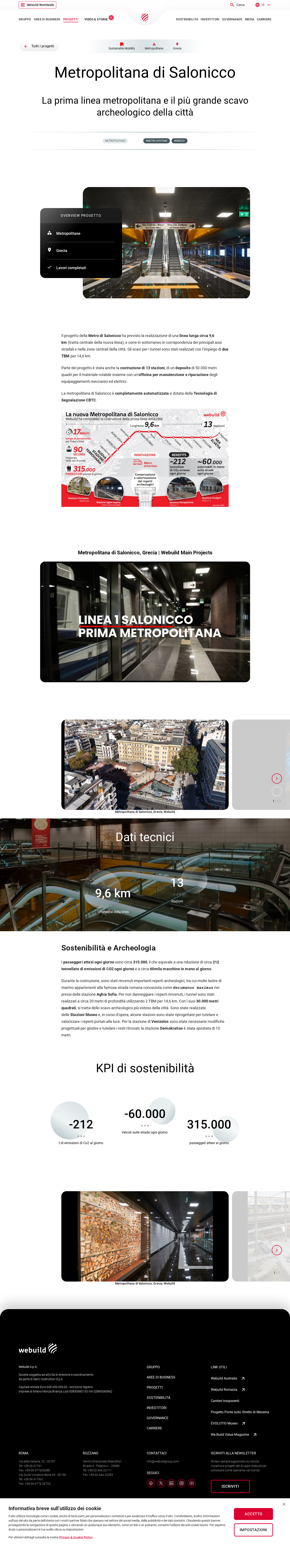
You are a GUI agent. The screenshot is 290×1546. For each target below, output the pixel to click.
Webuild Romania (224, 1390)
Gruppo (153, 1367)
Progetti (155, 1387)
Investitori (156, 1408)
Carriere (154, 1428)
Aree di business (161, 1377)
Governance (157, 1418)
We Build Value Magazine (230, 1435)
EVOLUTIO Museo (224, 1423)
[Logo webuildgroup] (38, 1352)
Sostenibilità (158, 1398)
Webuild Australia (224, 1378)
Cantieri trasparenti (225, 1401)
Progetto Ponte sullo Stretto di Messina (240, 1412)
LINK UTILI (219, 1367)
